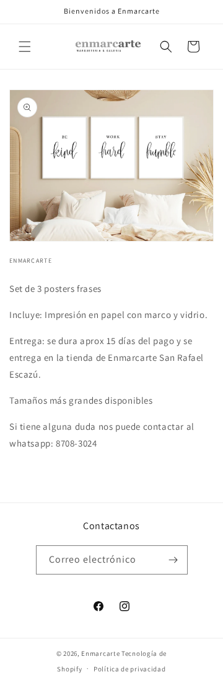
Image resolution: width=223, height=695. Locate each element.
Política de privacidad (129, 669)
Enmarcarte (100, 653)
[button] (24, 46)
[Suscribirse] (173, 560)
